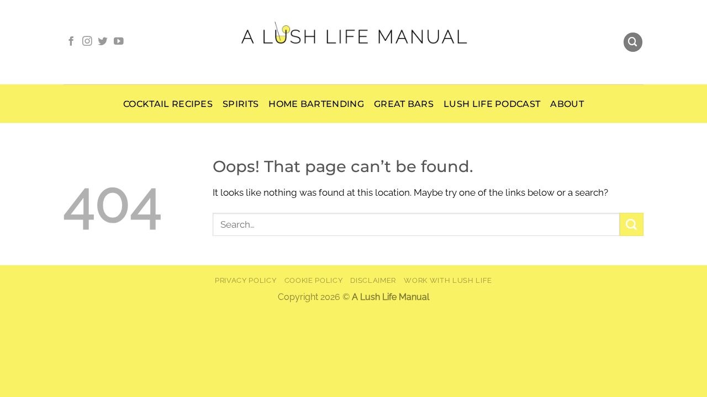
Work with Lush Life (448, 280)
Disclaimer (373, 280)
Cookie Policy (313, 280)
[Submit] (631, 224)
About (567, 104)
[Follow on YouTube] (119, 41)
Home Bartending (316, 104)
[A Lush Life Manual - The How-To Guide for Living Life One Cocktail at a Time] (354, 42)
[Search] (633, 42)
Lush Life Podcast (492, 104)
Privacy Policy (245, 280)
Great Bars (404, 104)
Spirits (240, 104)
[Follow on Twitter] (103, 41)
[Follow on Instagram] (87, 41)
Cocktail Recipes (168, 104)
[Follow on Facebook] (71, 41)
